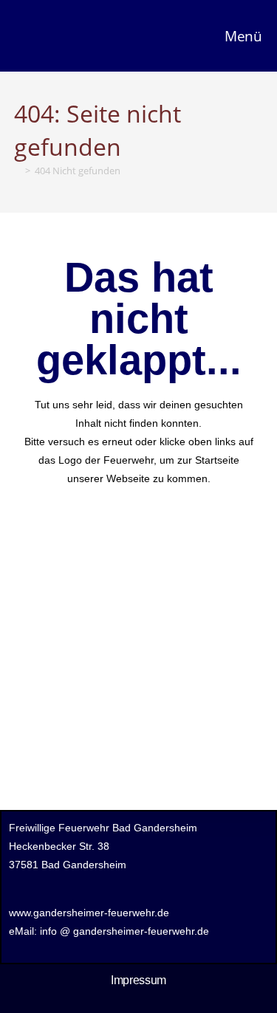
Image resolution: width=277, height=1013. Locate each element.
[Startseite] (17, 170)
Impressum (138, 980)
